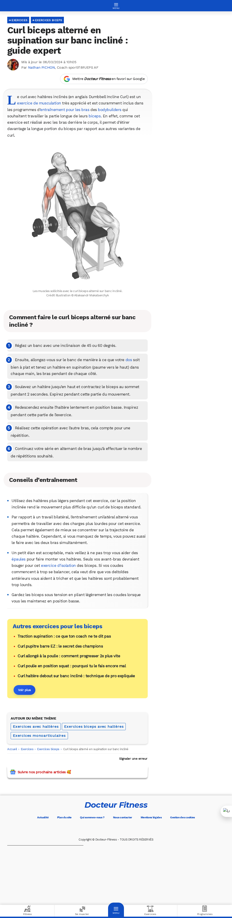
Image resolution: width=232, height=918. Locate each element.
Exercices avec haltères (35, 726)
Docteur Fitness (116, 805)
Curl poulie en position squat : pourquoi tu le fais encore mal (72, 666)
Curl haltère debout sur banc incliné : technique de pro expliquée (76, 676)
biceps (95, 116)
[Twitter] (110, 829)
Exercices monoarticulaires (39, 735)
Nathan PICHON (41, 67)
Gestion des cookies (182, 817)
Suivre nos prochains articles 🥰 (44, 772)
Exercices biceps (48, 20)
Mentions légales (151, 817)
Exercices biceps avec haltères (93, 726)
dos (129, 360)
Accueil (12, 749)
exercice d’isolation (58, 565)
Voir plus (24, 690)
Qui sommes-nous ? (92, 817)
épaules (19, 559)
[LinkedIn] (135, 829)
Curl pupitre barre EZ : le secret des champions (60, 646)
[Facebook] (97, 829)
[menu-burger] (116, 5)
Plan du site (64, 817)
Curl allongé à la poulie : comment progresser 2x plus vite (69, 656)
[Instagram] (122, 829)
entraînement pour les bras (64, 109)
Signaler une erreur (133, 758)
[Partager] (226, 811)
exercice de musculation (39, 103)
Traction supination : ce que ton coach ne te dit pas (64, 636)
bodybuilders (109, 109)
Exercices (19, 20)
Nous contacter (122, 817)
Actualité (42, 817)
